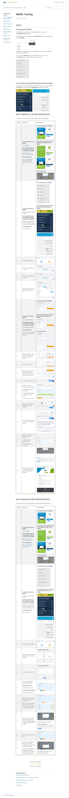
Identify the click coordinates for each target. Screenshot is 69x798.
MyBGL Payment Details (7, 32)
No (39, 764)
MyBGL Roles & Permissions (7, 39)
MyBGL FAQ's (6, 29)
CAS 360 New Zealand (8, 7)
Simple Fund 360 (29, 154)
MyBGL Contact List (8, 23)
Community (57, 2)
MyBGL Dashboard (7, 26)
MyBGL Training (7, 42)
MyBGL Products (7, 35)
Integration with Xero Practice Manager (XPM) (27, 777)
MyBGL (24, 7)
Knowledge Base (18, 7)
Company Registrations (21, 782)
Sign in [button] (62, 2)
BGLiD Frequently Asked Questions (7, 17)
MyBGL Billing (6, 21)
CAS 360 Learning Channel (22, 775)
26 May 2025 (19, 785)
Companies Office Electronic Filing (24, 780)
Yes (32, 764)
